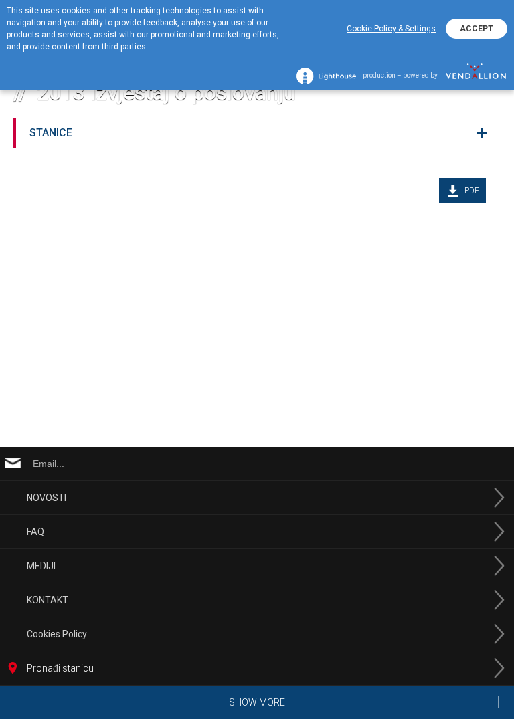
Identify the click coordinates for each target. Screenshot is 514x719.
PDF (471, 190)
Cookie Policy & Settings (391, 28)
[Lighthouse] (326, 76)
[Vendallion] (475, 75)
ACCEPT (476, 28)
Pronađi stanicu (60, 668)
